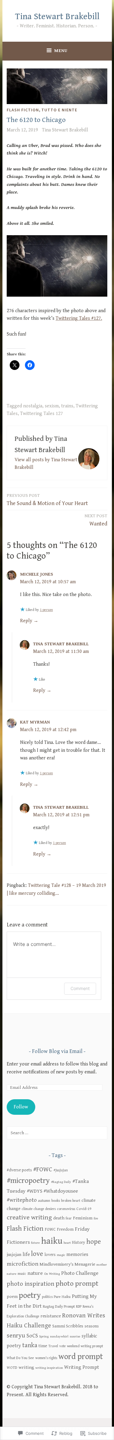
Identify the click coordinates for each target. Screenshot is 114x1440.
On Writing (52, 1274)
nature (35, 1273)
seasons (92, 1326)
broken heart (70, 1201)
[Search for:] (57, 1133)
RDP (78, 1307)
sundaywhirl (59, 1336)
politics (47, 1297)
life (26, 1254)
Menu (60, 50)
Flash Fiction (23, 110)
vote (62, 1346)
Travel (53, 1346)
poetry (30, 1295)
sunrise (75, 1336)
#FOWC (42, 1169)
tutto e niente (59, 110)
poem (12, 1296)
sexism (52, 406)
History (78, 1242)
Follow (21, 1107)
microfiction (22, 1263)
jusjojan (14, 1254)
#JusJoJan (61, 1170)
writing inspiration (49, 1368)
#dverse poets (19, 1170)
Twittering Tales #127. (79, 318)
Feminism (82, 1218)
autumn (44, 1200)
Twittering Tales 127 (41, 414)
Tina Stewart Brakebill (57, 17)
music (22, 1274)
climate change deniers (39, 1209)
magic (61, 1255)
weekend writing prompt (85, 1346)
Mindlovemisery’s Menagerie (67, 1264)
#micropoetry (28, 1180)
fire (96, 1218)
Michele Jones (36, 574)
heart (67, 1243)
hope (93, 1242)
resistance (50, 1316)
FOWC (50, 1229)
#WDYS (34, 1191)
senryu (16, 1335)
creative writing (29, 1217)
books (55, 1201)
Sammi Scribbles (67, 1326)
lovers (50, 1254)
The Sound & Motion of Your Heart (47, 500)
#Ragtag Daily (61, 1182)
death (58, 1218)
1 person (46, 610)
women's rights (46, 1358)
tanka (29, 1345)
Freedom (65, 1229)
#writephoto (22, 1200)
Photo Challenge (79, 1273)
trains (67, 406)
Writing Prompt (81, 1367)
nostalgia (32, 406)
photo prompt (77, 1283)
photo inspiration (30, 1284)
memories (77, 1254)
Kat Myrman (35, 722)
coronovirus (66, 1209)
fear (69, 1218)
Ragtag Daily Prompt (59, 1306)
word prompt (80, 1357)
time (43, 1346)
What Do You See (20, 1358)
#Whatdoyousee (60, 1191)
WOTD (12, 1367)
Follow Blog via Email (57, 1051)
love (37, 1254)
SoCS (32, 1336)
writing (26, 1367)
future (35, 1243)
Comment (80, 988)
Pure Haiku (62, 1297)
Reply (26, 621)
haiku (51, 1241)
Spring (44, 1336)
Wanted (96, 520)
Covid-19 (83, 1209)
